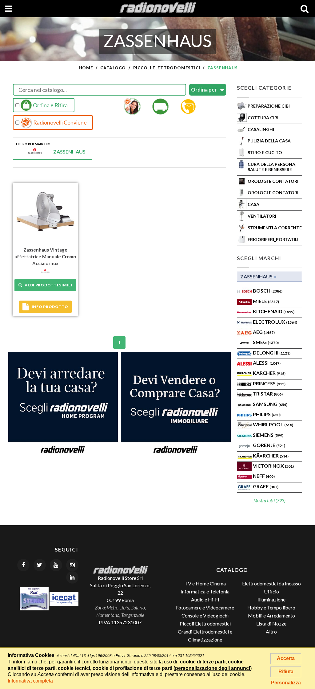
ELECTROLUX (275, 322)
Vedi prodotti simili (47, 285)
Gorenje (269, 445)
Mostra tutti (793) (269, 500)
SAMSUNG (270, 404)
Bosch (267, 290)
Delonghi (271, 352)
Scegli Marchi (259, 258)
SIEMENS (268, 435)
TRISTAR (268, 393)
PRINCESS (269, 383)
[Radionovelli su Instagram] (72, 565)
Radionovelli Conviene (59, 122)
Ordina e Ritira (50, 105)
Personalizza (286, 682)
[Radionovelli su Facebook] (23, 565)
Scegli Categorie (264, 87)
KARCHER (269, 373)
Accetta (286, 658)
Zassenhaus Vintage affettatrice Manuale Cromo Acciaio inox (45, 256)
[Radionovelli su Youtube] (56, 565)
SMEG (266, 342)
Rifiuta (285, 671)
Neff (264, 476)
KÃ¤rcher (271, 455)
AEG (264, 332)
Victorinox (273, 466)
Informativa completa (30, 680)
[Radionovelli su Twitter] (40, 565)
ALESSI (267, 363)
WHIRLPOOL (273, 424)
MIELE (266, 301)
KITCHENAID (273, 311)
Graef (265, 486)
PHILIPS (267, 414)
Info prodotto (50, 306)
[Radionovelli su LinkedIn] (72, 577)
